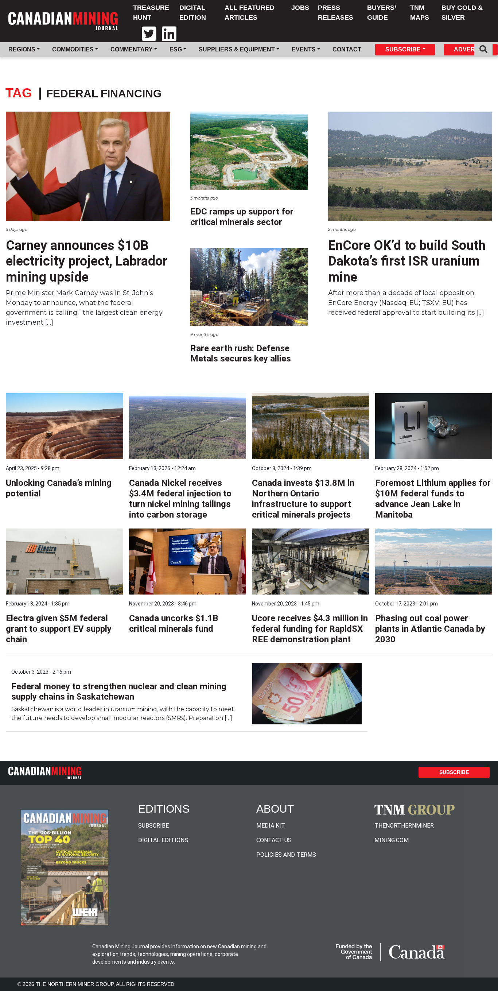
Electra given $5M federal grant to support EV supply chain (59, 628)
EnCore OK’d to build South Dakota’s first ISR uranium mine (407, 261)
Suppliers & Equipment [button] (237, 49)
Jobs (300, 7)
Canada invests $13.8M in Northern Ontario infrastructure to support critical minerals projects (303, 498)
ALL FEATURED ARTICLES (250, 12)
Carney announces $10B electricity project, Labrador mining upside (86, 261)
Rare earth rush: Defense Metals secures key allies (240, 353)
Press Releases (335, 12)
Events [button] (304, 49)
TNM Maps (419, 12)
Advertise (471, 49)
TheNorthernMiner (404, 825)
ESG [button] (176, 49)
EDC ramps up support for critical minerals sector (241, 216)
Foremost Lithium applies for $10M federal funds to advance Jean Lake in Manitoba (433, 498)
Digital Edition (192, 12)
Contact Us (274, 840)
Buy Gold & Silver (462, 12)
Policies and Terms (286, 854)
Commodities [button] (73, 49)
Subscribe (454, 772)
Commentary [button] (131, 49)
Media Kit (270, 825)
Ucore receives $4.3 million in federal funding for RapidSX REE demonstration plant (310, 628)
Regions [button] (21, 49)
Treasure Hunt (151, 12)
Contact (346, 49)
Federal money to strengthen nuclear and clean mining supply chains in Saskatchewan (118, 691)
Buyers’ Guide (381, 12)
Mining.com (391, 840)
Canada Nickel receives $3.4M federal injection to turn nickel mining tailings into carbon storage (180, 498)
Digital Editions (163, 840)
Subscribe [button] (403, 49)
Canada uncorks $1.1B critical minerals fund (173, 623)
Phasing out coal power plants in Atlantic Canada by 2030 (430, 628)
